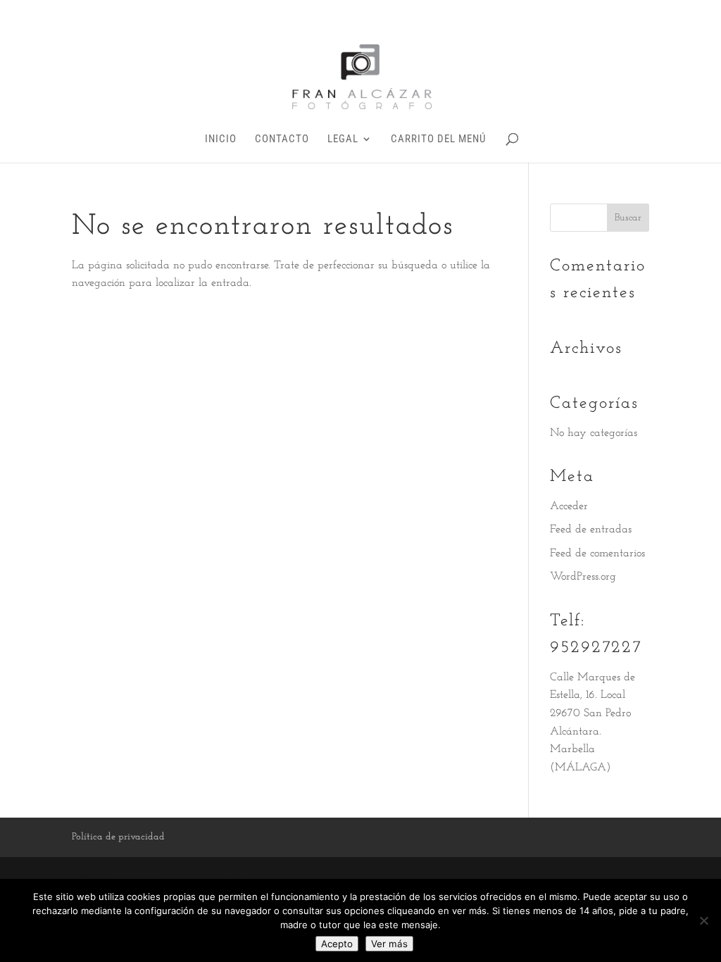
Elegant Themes (136, 876)
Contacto (282, 139)
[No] (703, 920)
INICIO (221, 139)
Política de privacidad (118, 837)
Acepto (337, 943)
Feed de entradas (591, 529)
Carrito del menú (438, 139)
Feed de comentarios (597, 553)
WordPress (230, 876)
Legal (342, 139)
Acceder (569, 506)
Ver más (389, 943)
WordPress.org (583, 576)
